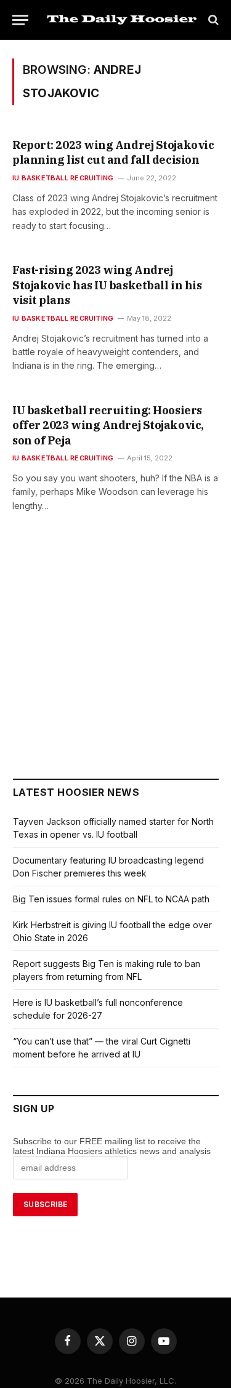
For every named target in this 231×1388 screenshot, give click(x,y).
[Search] (212, 20)
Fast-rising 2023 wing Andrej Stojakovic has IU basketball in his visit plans (106, 285)
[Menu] (20, 20)
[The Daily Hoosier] (122, 20)
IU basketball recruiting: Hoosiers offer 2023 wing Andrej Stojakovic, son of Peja (108, 425)
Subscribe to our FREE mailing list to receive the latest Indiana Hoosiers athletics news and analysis (113, 1146)
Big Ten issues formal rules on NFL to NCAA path (111, 899)
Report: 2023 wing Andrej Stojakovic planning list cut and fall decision (113, 152)
